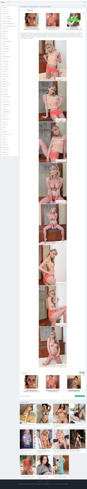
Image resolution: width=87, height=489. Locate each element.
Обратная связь (40, 481)
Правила (47, 481)
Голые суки (30, 10)
